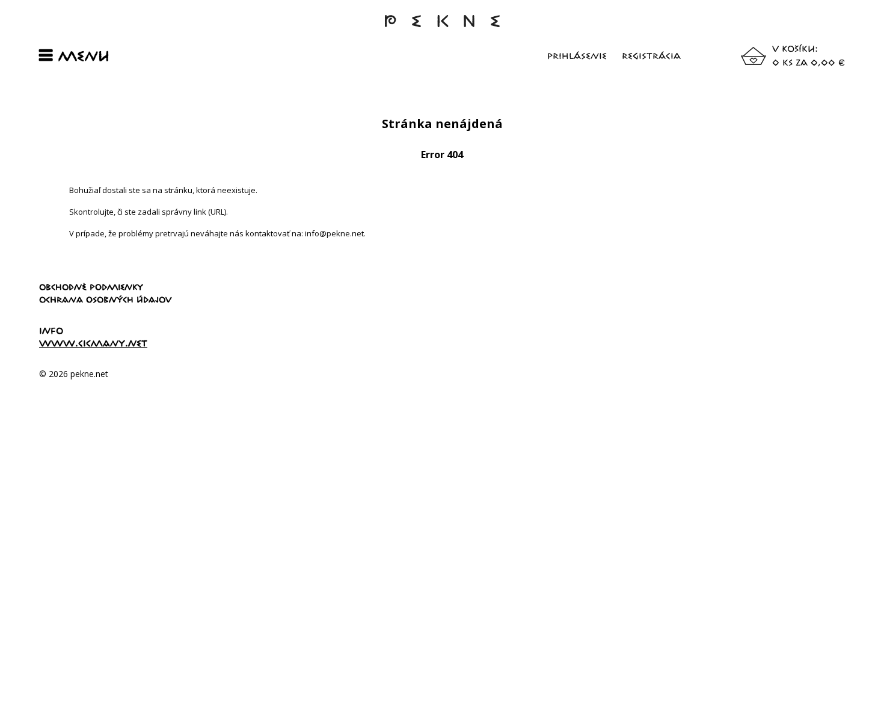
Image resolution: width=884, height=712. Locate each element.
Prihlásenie (577, 56)
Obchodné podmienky (91, 287)
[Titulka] (442, 27)
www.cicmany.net (93, 343)
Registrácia (651, 56)
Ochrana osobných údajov (105, 299)
